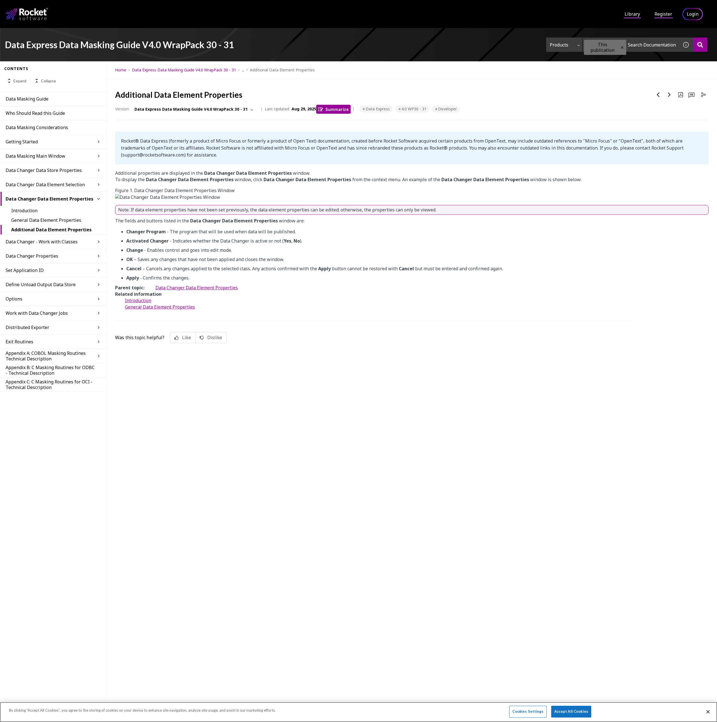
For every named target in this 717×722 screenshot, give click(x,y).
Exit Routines (19, 342)
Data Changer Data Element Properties (49, 199)
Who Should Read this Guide (35, 113)
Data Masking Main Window (35, 156)
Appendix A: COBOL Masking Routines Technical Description (46, 356)
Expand (19, 80)
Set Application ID (25, 270)
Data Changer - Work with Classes (42, 242)
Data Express (378, 108)
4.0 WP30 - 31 (414, 108)
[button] (622, 47)
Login (693, 14)
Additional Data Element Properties (51, 230)
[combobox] (631, 45)
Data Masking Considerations (37, 127)
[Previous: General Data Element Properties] (658, 94)
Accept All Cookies (571, 711)
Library (632, 14)
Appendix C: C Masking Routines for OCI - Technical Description (49, 384)
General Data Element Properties (46, 220)
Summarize (337, 109)
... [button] (243, 69)
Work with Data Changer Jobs (37, 313)
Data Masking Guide (27, 99)
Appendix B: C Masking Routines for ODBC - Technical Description (50, 370)
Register (663, 14)
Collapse (48, 80)
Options (14, 299)
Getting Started (22, 142)
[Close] (708, 711)
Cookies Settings (527, 711)
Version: (122, 108)
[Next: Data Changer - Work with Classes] (669, 94)
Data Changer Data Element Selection (45, 184)
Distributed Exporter (27, 327)
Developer (447, 108)
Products (559, 45)
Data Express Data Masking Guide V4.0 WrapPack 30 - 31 (184, 69)
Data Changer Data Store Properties (44, 170)
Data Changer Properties (32, 256)
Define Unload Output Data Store (41, 284)
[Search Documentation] (700, 45)
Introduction (24, 211)
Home (120, 69)
